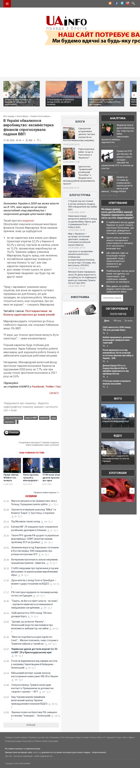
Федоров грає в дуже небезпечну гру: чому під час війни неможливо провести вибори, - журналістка (117, 134)
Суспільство (43, 737)
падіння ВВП (31, 418)
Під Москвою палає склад (25, 521)
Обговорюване (117, 308)
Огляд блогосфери (13, 741)
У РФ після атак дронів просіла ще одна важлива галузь (51, 481)
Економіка (54, 737)
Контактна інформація (23, 756)
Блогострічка (79, 195)
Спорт (118, 737)
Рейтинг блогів (41, 741)
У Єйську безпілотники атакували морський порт (115, 420)
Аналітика (118, 118)
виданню (28, 220)
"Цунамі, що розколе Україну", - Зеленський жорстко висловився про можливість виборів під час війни (32, 625)
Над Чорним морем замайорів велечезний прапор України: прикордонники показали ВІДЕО (29, 700)
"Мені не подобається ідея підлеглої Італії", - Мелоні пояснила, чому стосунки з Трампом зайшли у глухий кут (34, 640)
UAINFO (54, 393)
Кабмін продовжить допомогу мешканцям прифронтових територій (117, 340)
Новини (31, 496)
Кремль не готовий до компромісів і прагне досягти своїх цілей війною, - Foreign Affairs (116, 184)
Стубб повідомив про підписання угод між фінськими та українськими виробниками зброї (35, 571)
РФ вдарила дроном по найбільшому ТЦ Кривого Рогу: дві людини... (105, 102)
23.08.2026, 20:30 (76, 230)
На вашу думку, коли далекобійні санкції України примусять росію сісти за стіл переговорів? (117, 213)
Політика (32, 737)
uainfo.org (37, 752)
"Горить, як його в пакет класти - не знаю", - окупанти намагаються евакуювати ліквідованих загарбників (34, 604)
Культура (70, 737)
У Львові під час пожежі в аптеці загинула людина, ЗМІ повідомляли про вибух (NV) (82, 205)
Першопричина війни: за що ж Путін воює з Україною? (86, 153)
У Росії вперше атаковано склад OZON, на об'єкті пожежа (60, 102)
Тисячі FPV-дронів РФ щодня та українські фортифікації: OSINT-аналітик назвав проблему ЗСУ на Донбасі (35, 539)
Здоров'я (110, 737)
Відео (118, 435)
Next (134, 95)
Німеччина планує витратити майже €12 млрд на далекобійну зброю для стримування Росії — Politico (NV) (82, 222)
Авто (99, 737)
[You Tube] (127, 4)
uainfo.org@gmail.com (43, 756)
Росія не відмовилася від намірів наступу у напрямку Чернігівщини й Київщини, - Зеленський (34, 664)
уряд (53, 418)
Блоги (80, 121)
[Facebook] (115, 4)
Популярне (118, 314)
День (107, 320)
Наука (78, 737)
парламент (9, 422)
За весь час (128, 321)
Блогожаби (118, 473)
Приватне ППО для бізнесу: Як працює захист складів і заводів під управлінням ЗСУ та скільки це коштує (117, 160)
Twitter (49, 386)
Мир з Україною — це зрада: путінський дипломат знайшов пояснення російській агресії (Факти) (79, 239)
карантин (44, 418)
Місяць (118, 320)
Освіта (93, 737)
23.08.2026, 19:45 (76, 286)
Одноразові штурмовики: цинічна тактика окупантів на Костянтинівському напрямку (79, 134)
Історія (85, 737)
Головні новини (20, 737)
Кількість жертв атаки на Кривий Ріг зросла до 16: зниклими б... (18, 102)
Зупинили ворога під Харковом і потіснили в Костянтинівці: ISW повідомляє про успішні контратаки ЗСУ (35, 551)
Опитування (118, 203)
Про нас (8, 756)
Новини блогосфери (40, 116)
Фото (118, 398)
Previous (5, 95)
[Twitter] (121, 4)
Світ (62, 737)
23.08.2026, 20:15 (76, 248)
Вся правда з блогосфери (15, 116)
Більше (31, 725)
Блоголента (28, 741)
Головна (8, 737)
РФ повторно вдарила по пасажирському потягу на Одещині (115, 458)
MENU (7, 3)
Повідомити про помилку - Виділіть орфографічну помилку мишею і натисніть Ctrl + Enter (30, 407)
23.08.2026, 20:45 (76, 212)
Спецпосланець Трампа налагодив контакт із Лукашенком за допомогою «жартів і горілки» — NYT (32, 688)
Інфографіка (80, 297)
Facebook (38, 386)
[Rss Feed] (110, 4)
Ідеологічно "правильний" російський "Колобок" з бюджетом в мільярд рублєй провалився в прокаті (79, 175)
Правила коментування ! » (46, 492)
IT (104, 737)
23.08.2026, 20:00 (76, 268)
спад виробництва (13, 418)
